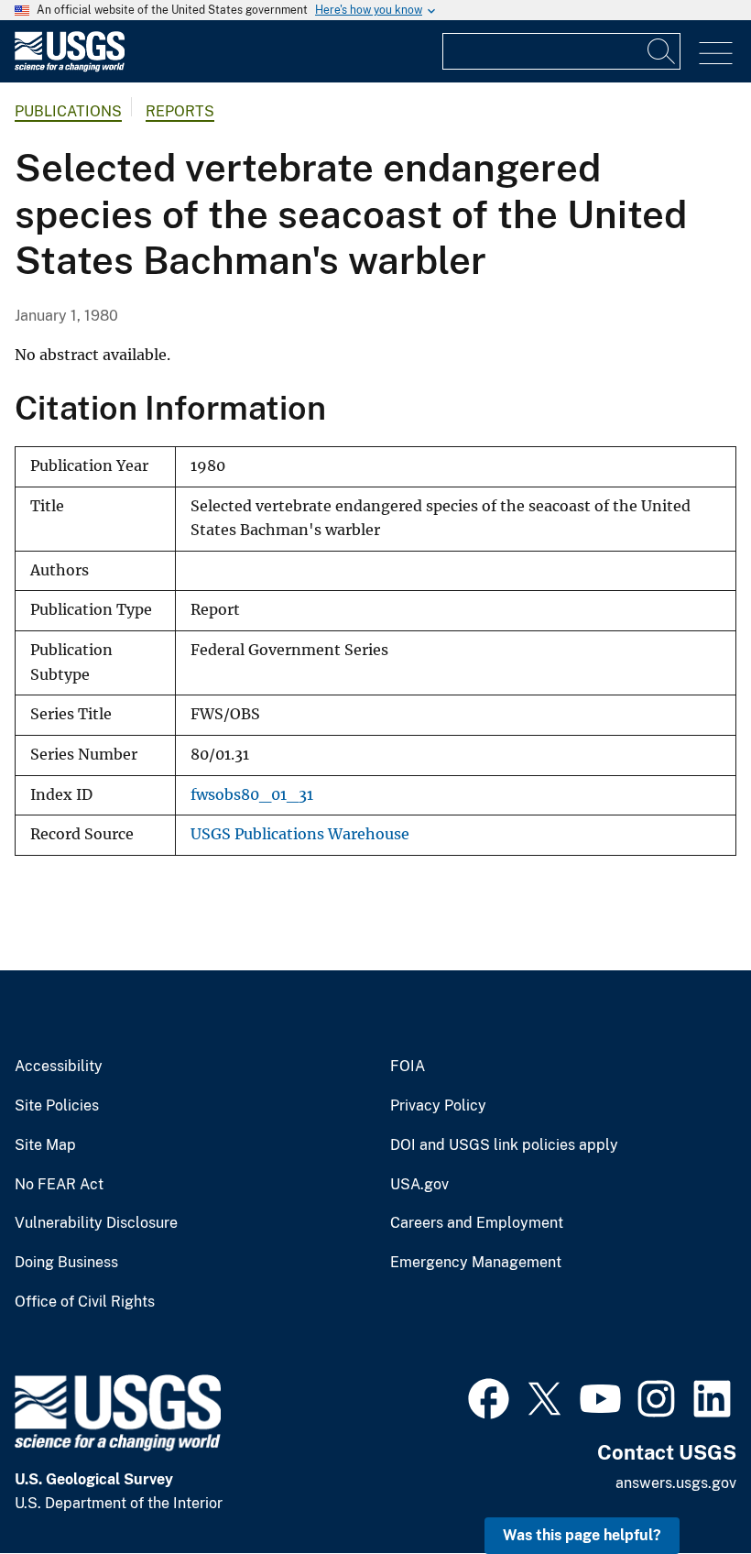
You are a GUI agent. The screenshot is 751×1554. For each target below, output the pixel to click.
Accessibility (59, 1066)
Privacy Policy (438, 1106)
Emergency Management (475, 1262)
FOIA (407, 1066)
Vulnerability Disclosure (96, 1223)
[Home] (70, 67)
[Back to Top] (684, 1487)
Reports (180, 111)
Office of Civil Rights (85, 1302)
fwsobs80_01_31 (251, 795)
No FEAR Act (59, 1184)
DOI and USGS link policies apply (504, 1145)
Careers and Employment (476, 1223)
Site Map (45, 1145)
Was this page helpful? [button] (582, 1535)
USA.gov (419, 1184)
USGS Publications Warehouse (299, 834)
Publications (68, 111)
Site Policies (57, 1106)
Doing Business (66, 1262)
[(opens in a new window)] (488, 1396)
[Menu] (715, 53)
